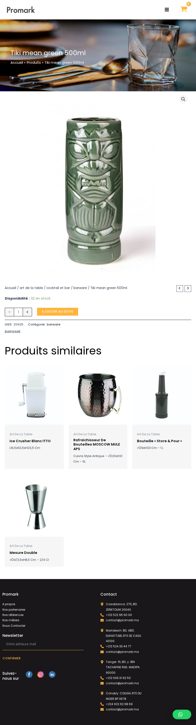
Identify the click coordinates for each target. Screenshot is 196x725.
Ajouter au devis (57, 311)
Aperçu (34, 420)
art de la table (31, 288)
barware (80, 288)
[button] (183, 99)
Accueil (10, 288)
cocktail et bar (58, 288)
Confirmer (12, 658)
